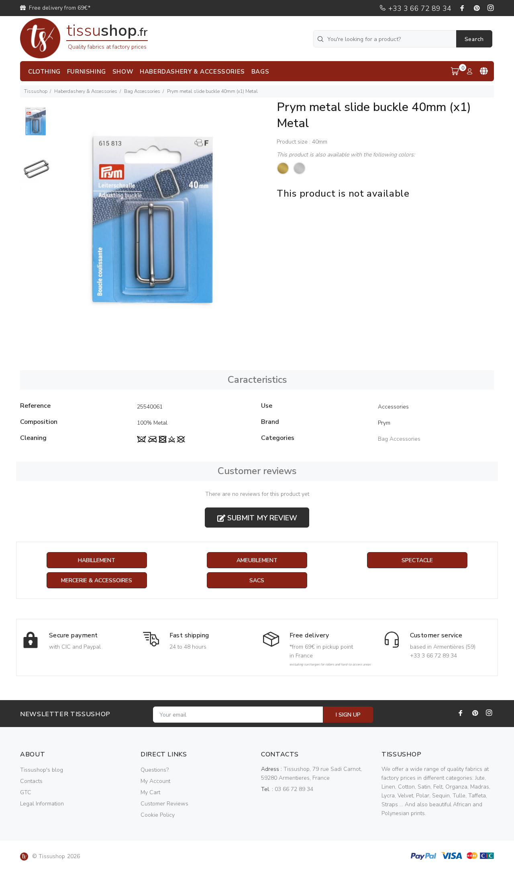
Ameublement (257, 560)
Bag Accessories (142, 91)
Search (474, 39)
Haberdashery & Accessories (85, 91)
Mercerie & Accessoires (96, 580)
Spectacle (417, 560)
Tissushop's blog (41, 770)
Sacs (256, 580)
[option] (36, 125)
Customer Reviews (164, 803)
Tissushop (35, 91)
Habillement (96, 560)
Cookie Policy (158, 815)
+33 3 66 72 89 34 (418, 8)
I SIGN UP (348, 715)
